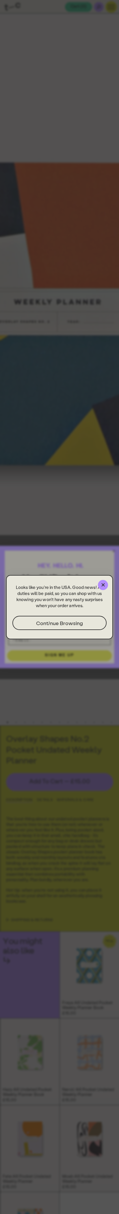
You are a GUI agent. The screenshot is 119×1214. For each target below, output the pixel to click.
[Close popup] (103, 585)
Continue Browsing (59, 623)
